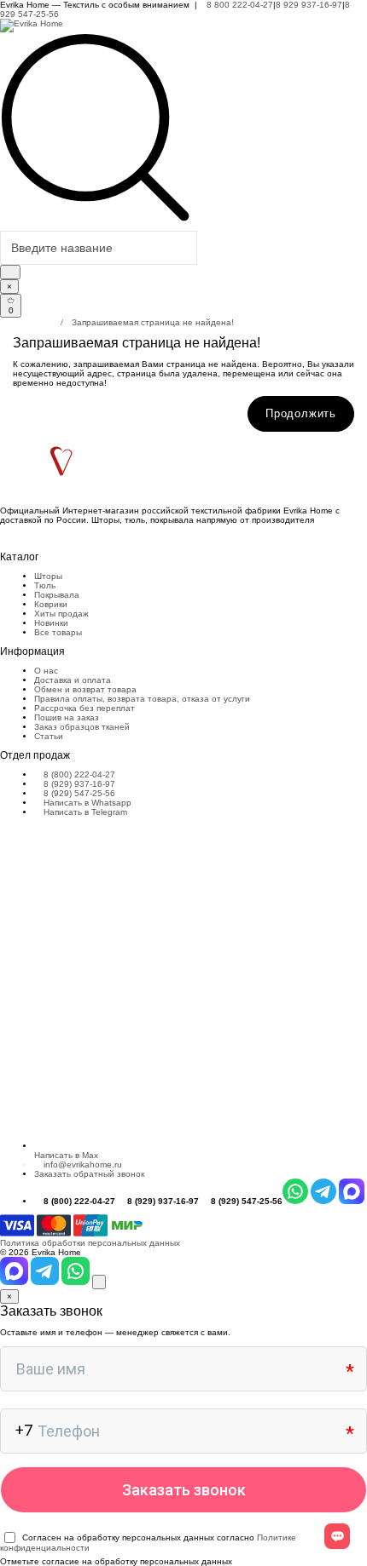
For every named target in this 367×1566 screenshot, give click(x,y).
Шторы (48, 576)
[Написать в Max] (15, 1282)
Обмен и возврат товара (85, 689)
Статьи (48, 736)
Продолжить (300, 413)
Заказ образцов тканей (82, 726)
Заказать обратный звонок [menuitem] (89, 1174)
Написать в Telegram (84, 812)
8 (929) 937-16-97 (78, 784)
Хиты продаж (61, 613)
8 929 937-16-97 (309, 4)
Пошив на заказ (66, 717)
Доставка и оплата (72, 680)
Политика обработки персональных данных (90, 1243)
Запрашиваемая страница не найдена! (153, 322)
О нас (46, 670)
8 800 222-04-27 (238, 4)
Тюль (44, 585)
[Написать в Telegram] (46, 1282)
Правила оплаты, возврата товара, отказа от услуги (142, 698)
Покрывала (56, 594)
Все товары (58, 632)
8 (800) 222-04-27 (78, 774)
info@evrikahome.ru (83, 1164)
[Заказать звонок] (99, 1282)
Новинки (51, 623)
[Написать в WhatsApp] (76, 1282)
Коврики (50, 604)
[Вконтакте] (3, 537)
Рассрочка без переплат (84, 708)
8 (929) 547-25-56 (78, 793)
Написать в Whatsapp (86, 802)
